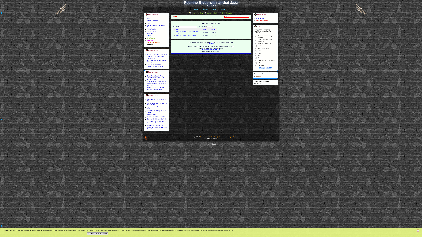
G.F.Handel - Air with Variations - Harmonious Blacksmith (156, 122)
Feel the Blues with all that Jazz (211, 3)
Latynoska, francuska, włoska (266, 60)
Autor (204, 29)
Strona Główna (176, 18)
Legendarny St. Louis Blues (155, 66)
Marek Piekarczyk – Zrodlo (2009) (186, 35)
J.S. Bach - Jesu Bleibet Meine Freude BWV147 (156, 57)
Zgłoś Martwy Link (227, 13)
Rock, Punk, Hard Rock (265, 43)
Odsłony (214, 29)
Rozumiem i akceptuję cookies (97, 233)
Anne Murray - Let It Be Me (155, 125)
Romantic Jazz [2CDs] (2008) (155, 87)
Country (260, 58)
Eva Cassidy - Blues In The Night (156, 119)
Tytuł (177, 29)
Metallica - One (151, 114)
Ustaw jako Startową (213, 13)
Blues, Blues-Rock (263, 48)
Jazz (259, 53)
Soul (259, 50)
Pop (259, 55)
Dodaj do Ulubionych (198, 13)
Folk (259, 63)
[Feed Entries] (146, 138)
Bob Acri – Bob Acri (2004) (154, 90)
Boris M (214, 144)
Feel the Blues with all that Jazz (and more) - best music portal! (217, 137)
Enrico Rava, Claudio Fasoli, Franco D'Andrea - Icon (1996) (156, 76)
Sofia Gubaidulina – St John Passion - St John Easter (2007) (156, 80)
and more (211, 5)
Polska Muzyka (186, 18)
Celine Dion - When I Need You (156, 117)
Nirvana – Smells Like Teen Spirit (157, 54)
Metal (259, 46)
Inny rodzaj (261, 65)
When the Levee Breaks (154, 64)
